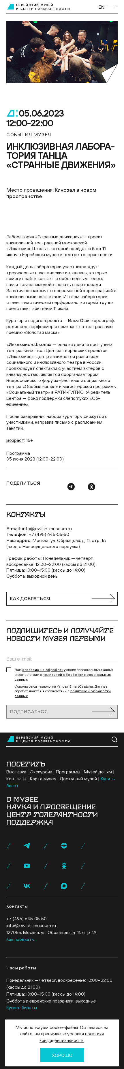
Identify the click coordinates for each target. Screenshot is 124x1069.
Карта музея (43, 778)
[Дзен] (64, 845)
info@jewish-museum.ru (47, 528)
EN (101, 6)
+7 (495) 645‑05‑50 (49, 534)
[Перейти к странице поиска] (115, 740)
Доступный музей (78, 778)
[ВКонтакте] (27, 886)
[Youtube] (27, 866)
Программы (68, 771)
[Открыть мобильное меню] (112, 7)
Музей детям (98, 771)
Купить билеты (21, 1007)
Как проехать (20, 939)
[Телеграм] (71, 486)
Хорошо (62, 1055)
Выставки (16, 771)
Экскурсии (41, 771)
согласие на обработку (43, 670)
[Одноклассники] (91, 486)
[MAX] (64, 886)
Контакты (16, 778)
